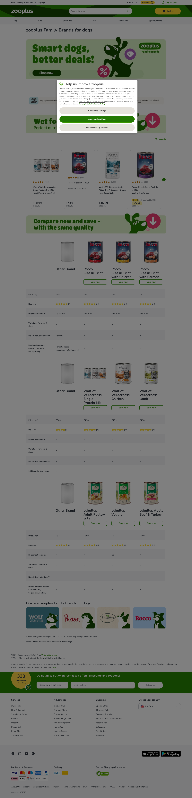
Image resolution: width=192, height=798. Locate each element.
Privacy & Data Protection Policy (92, 104)
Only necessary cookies (97, 127)
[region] (97, 106)
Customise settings (97, 110)
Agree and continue (97, 119)
